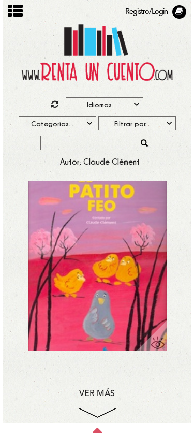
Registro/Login (146, 12)
